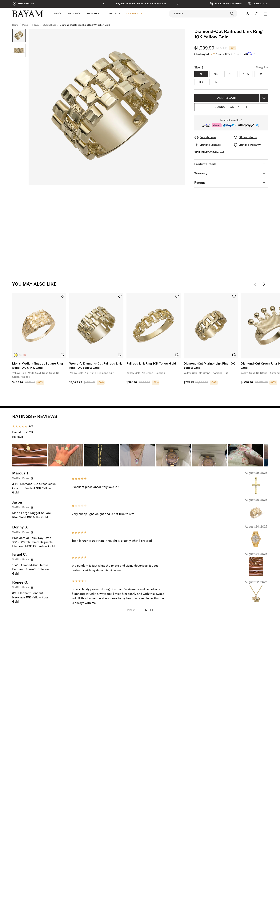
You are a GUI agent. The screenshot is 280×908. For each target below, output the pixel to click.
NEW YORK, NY (26, 4)
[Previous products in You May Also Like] (256, 284)
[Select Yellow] (16, 355)
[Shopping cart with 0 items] (265, 13)
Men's (25, 25)
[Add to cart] (62, 354)
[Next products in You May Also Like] (264, 284)
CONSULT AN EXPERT (231, 107)
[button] (231, 122)
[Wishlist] (256, 13)
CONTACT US (260, 4)
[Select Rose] (24, 355)
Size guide (262, 67)
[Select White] (20, 355)
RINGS (35, 25)
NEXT (149, 610)
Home (15, 25)
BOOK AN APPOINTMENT (229, 4)
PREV (131, 610)
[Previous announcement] (104, 4)
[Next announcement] (178, 4)
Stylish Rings (49, 25)
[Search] (232, 13)
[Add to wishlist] (264, 98)
